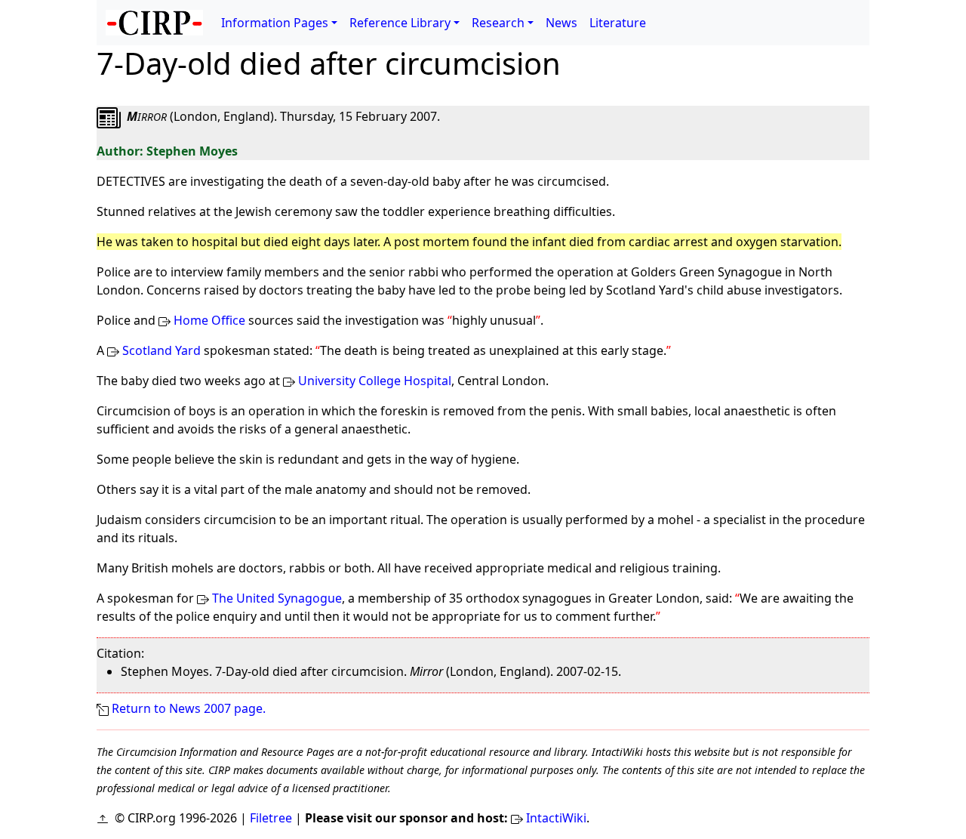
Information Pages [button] (274, 22)
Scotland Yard (161, 350)
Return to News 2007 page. (189, 708)
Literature (617, 22)
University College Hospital (374, 380)
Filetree (271, 818)
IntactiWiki (556, 818)
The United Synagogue (277, 598)
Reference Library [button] (400, 22)
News (561, 22)
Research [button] (498, 22)
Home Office (209, 320)
